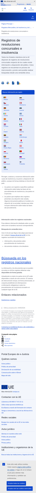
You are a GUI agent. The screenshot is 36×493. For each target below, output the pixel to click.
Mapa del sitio (6, 375)
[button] (3, 336)
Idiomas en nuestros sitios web (11, 434)
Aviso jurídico (5, 363)
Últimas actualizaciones (6, 5)
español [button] (25, 10)
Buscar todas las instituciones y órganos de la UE (17, 454)
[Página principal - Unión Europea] (7, 387)
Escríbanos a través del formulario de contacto (16, 407)
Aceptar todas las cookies (16, 483)
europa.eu (16, 391)
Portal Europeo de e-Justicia (15, 354)
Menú (32, 18)
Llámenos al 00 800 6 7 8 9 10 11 (12, 402)
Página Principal (6, 24)
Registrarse (21, 4)
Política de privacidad (8, 366)
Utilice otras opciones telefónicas (12, 404)
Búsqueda (31, 10)
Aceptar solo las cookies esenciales (19, 488)
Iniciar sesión (29, 4)
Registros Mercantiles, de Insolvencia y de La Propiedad (16, 27)
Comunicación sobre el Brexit (11, 372)
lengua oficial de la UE (17, 235)
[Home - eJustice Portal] (11, 9)
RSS (2, 3)
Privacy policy (6, 442)
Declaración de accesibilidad (10, 369)
